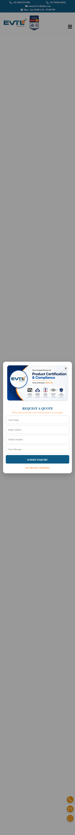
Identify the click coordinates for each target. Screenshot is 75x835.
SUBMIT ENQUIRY (37, 459)
